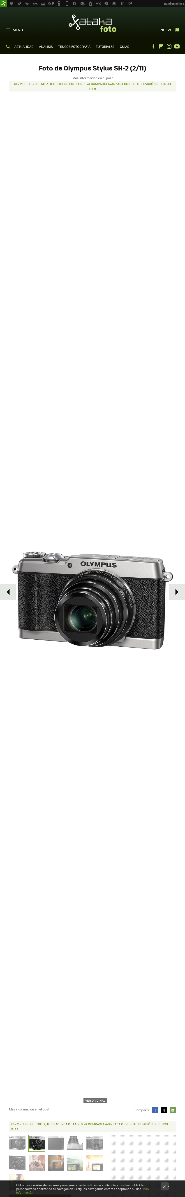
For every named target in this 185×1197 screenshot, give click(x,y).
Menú (18, 29)
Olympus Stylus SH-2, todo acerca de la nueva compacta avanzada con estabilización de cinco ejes (92, 86)
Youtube (177, 46)
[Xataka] (3, 3)
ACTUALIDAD (24, 46)
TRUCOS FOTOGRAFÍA (74, 46)
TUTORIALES (105, 46)
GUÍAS (124, 46)
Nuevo (166, 29)
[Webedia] (174, 3)
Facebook (153, 46)
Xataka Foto (92, 23)
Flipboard (161, 46)
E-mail (173, 1110)
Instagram (169, 46)
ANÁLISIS (46, 46)
